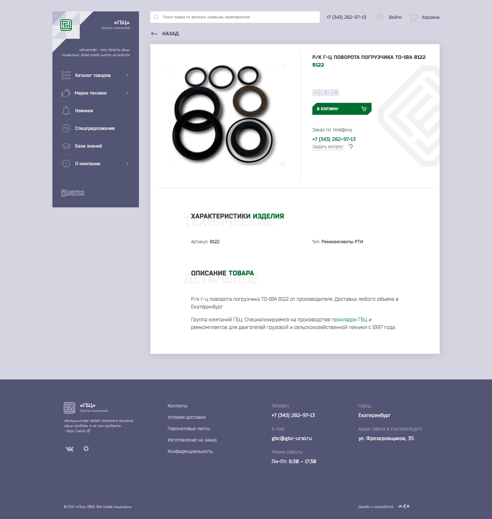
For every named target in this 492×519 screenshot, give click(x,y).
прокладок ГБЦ (349, 319)
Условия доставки (187, 417)
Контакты (177, 405)
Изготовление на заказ (192, 439)
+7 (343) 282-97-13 (334, 139)
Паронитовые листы (189, 428)
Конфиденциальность (190, 451)
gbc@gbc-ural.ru (292, 438)
